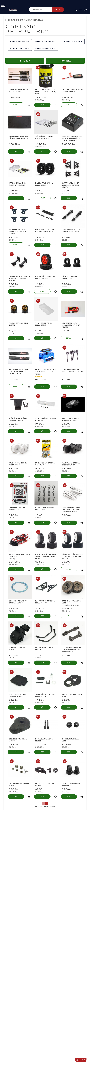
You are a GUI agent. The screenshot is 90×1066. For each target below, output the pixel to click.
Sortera (66, 61)
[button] (3, 6)
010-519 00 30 (9, 1)
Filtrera (26, 61)
